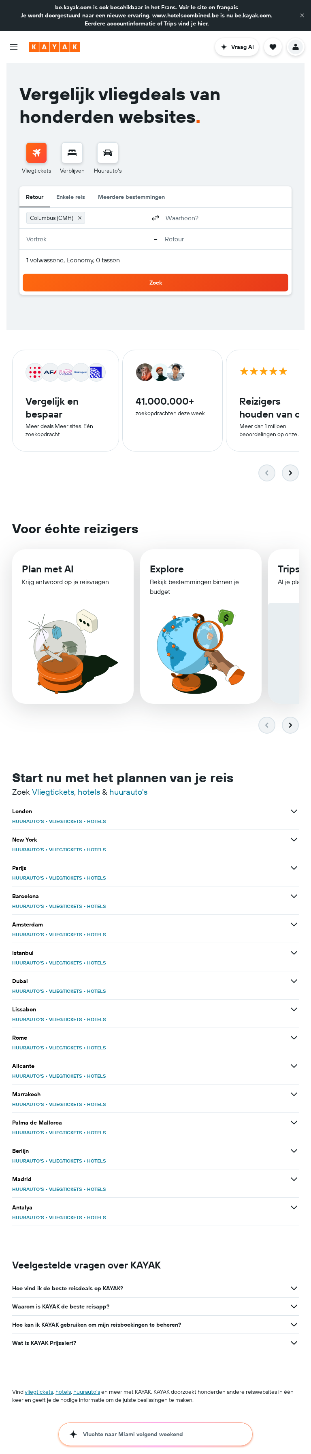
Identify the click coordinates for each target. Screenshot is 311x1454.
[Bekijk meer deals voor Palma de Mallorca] (294, 1122)
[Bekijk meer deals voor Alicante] (294, 1066)
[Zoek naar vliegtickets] (36, 152)
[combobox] (116, 218)
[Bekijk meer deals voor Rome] (294, 1037)
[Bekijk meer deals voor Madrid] (294, 1179)
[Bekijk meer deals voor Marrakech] (294, 1094)
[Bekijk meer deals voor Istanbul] (294, 953)
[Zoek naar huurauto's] (107, 152)
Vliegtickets (53, 792)
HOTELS (96, 821)
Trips (289, 569)
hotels (89, 792)
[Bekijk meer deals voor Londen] (294, 811)
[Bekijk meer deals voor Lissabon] (294, 1009)
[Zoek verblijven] (72, 152)
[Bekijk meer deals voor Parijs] (294, 868)
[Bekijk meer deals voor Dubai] (294, 981)
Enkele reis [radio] (70, 196)
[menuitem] (36, 158)
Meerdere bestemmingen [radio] (131, 196)
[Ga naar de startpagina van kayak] (54, 47)
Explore (167, 569)
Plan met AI (48, 569)
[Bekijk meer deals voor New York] (294, 839)
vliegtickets (39, 1391)
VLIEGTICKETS (65, 821)
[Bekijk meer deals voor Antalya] (294, 1207)
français (227, 7)
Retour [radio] (34, 196)
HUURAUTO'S (28, 821)
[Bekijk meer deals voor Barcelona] (294, 896)
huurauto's (128, 792)
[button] (302, 15)
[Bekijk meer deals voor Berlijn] (294, 1151)
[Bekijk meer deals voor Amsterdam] (294, 924)
